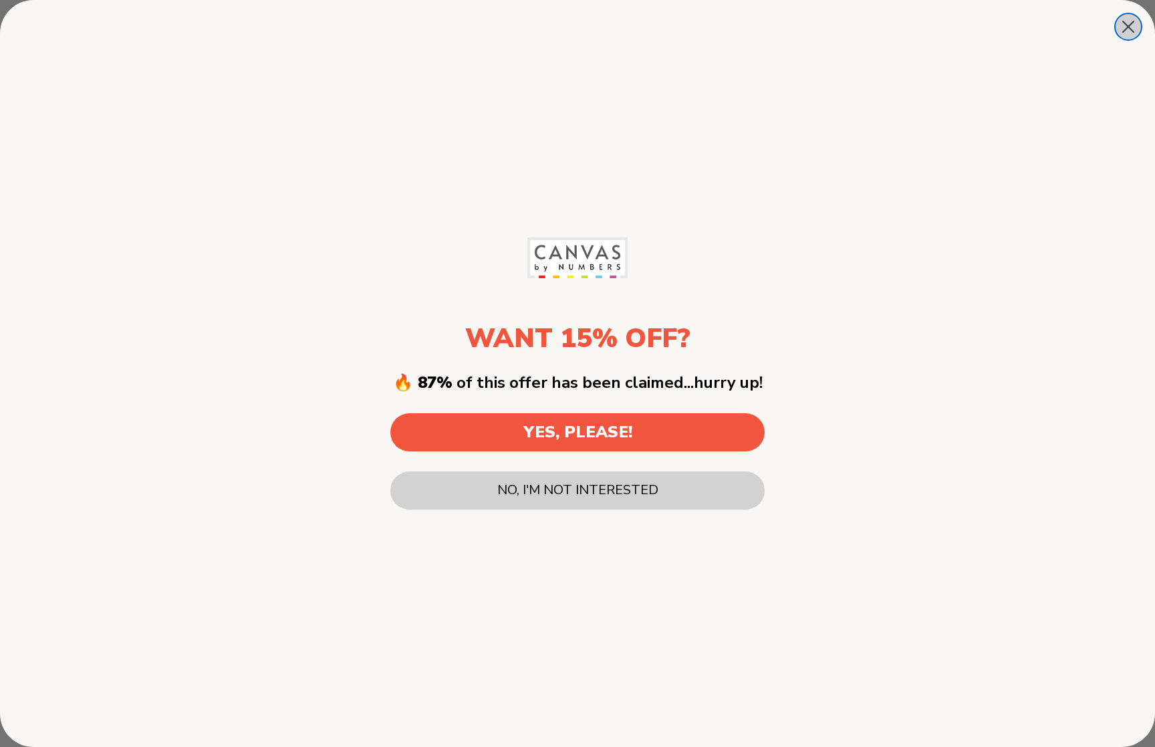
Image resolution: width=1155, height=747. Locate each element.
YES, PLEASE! (577, 432)
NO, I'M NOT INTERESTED (577, 490)
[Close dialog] (1128, 26)
